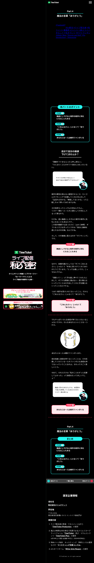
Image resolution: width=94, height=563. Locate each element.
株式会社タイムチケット (57, 505)
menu (90, 2)
